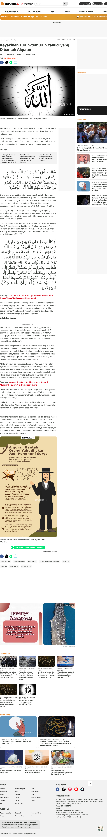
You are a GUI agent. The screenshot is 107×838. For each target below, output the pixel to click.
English (33, 800)
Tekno (17, 797)
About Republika (5, 813)
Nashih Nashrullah (9, 58)
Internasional (4, 797)
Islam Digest (35, 791)
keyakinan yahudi (19, 561)
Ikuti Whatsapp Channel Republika (29, 548)
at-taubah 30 (14, 566)
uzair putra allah (5, 561)
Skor (32, 788)
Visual (17, 800)
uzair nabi (4, 566)
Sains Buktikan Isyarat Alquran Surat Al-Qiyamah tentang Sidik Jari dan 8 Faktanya (27, 158)
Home (2, 40)
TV (1, 803)
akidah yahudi (32, 561)
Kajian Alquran (34, 12)
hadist (67, 12)
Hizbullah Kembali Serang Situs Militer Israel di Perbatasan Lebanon (46, 157)
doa (52, 12)
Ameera (2, 788)
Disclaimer (3, 816)
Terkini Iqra (81, 119)
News (2, 794)
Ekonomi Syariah (20, 788)
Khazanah (3, 791)
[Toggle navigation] (2, 3)
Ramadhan (18, 803)
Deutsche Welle (85, 4)
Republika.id (97, 4)
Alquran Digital (11, 12)
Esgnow (2, 800)
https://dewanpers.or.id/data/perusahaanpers (16, 827)
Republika (4, 17)
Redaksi (18, 813)
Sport (32, 794)
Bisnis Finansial (36, 797)
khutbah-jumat (86, 12)
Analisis (17, 794)
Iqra (7, 40)
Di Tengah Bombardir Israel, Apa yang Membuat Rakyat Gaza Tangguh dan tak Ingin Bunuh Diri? (8, 158)
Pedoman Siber (36, 813)
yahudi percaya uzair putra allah (49, 561)
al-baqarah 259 (26, 566)
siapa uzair (65, 561)
